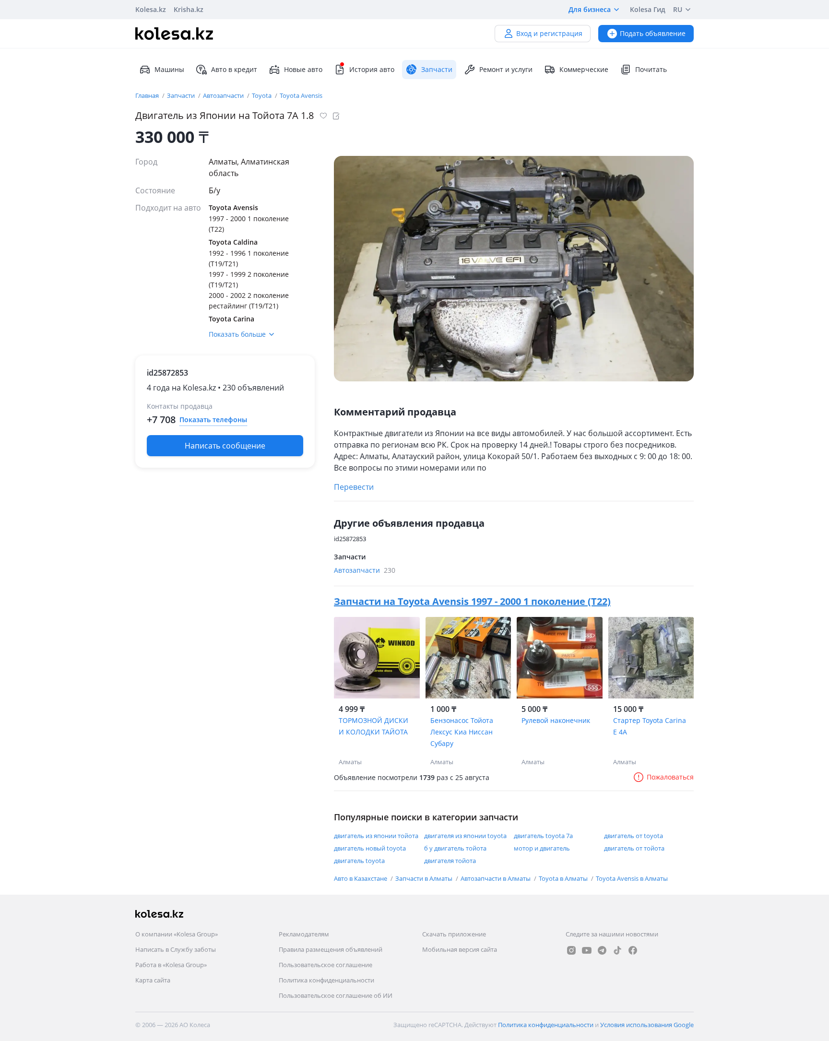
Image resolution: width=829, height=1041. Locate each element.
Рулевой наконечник (555, 720)
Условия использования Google (647, 1024)
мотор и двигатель (542, 848)
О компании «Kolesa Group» (176, 934)
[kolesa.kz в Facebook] (633, 950)
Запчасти (181, 95)
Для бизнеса (589, 9)
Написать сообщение (225, 445)
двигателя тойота (450, 860)
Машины (169, 69)
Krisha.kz (188, 9)
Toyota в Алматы (564, 878)
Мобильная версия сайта (459, 949)
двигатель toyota (359, 860)
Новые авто (303, 69)
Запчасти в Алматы (424, 878)
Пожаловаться (670, 776)
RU (677, 9)
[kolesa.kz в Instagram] (571, 950)
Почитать (651, 69)
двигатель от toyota (633, 835)
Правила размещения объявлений (330, 949)
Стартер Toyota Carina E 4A (649, 726)
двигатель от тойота (634, 848)
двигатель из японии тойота (376, 835)
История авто (371, 69)
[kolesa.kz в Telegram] (602, 950)
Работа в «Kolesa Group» (171, 964)
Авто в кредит (234, 69)
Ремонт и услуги (506, 69)
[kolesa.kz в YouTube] (586, 950)
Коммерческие (583, 69)
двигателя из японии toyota (465, 835)
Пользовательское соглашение (325, 964)
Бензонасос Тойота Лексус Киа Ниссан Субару (461, 732)
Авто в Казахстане (361, 878)
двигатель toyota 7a (543, 835)
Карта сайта (152, 980)
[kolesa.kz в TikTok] (617, 950)
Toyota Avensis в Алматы (632, 878)
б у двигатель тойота (455, 848)
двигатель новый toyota (370, 848)
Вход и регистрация (549, 33)
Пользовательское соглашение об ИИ (335, 995)
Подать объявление (653, 33)
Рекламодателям (304, 934)
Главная (147, 95)
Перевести (354, 487)
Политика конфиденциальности (326, 980)
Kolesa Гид (647, 9)
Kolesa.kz (150, 9)
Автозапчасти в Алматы (496, 878)
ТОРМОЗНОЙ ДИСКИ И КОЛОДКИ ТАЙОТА (373, 726)
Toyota (262, 95)
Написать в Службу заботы (175, 949)
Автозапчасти (224, 95)
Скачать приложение (454, 934)
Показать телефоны (213, 419)
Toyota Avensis (301, 95)
